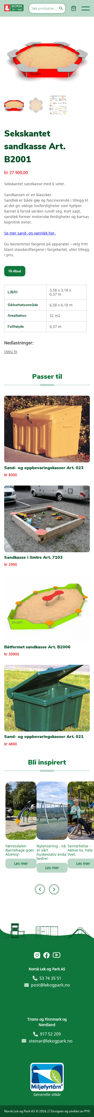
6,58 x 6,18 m (61, 304)
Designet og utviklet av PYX (70, 1111)
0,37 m (55, 326)
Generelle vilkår (47, 1094)
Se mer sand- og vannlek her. (30, 233)
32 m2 (55, 315)
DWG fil (10, 351)
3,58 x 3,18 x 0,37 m (60, 292)
